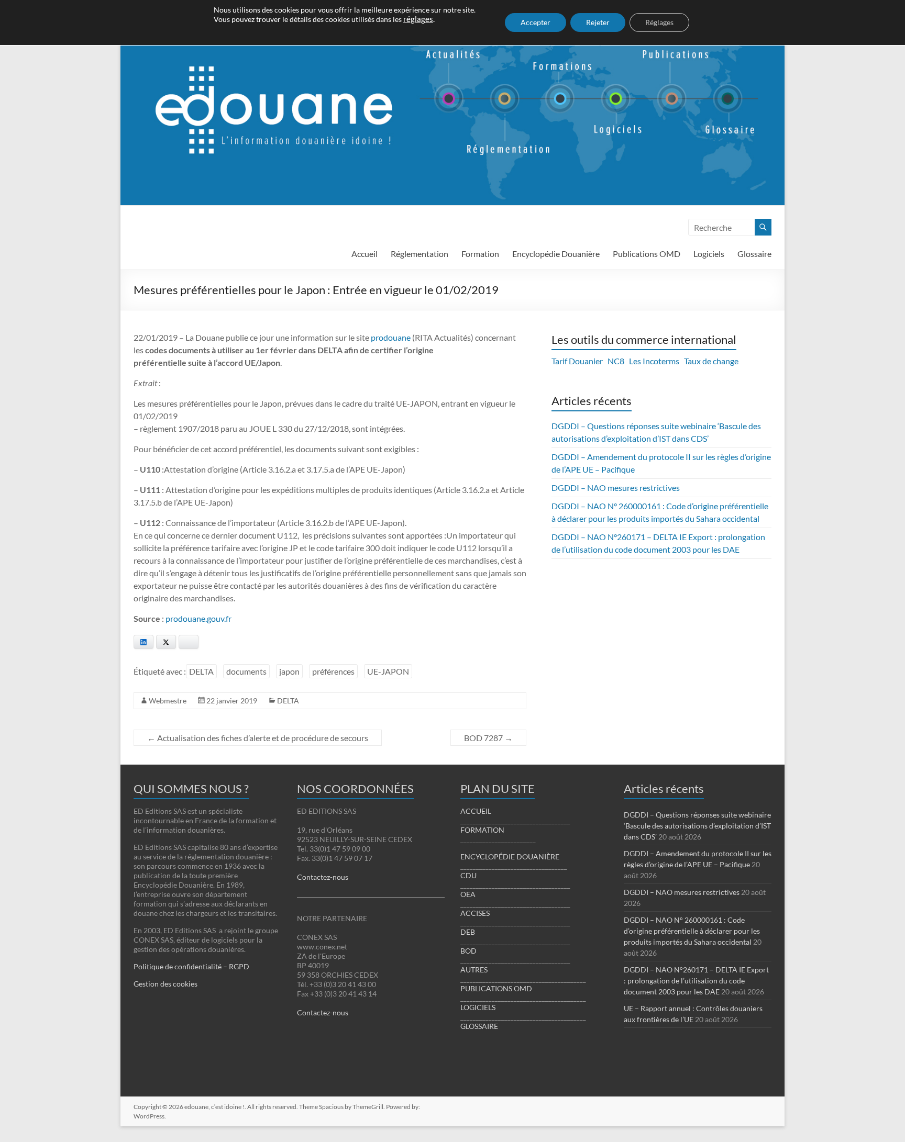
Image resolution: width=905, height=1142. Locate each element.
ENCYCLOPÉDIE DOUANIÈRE (509, 856)
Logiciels (708, 254)
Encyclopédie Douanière (556, 254)
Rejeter (598, 22)
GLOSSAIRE (479, 1026)
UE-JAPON (388, 671)
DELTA (201, 671)
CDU (468, 875)
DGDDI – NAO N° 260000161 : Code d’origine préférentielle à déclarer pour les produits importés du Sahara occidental (692, 930)
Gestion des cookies (165, 983)
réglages (418, 19)
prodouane (391, 337)
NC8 (616, 361)
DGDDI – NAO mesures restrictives (615, 487)
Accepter (535, 22)
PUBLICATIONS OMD (496, 988)
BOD (468, 950)
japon (289, 671)
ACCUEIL (475, 811)
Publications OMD (646, 254)
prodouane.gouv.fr (198, 618)
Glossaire (754, 254)
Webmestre (167, 700)
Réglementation (419, 254)
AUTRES (474, 969)
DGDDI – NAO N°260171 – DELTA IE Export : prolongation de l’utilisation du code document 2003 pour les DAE (696, 980)
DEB (467, 931)
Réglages (659, 22)
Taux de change (711, 361)
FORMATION (482, 829)
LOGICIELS (477, 1007)
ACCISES (475, 913)
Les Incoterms (654, 361)
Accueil (364, 254)
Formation (480, 254)
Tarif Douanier (577, 361)
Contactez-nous (322, 876)
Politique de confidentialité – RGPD (191, 966)
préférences (333, 671)
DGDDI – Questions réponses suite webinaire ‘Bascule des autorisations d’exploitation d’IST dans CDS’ (697, 825)
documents (246, 671)
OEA (468, 894)
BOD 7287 (488, 738)
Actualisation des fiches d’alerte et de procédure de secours (257, 738)
